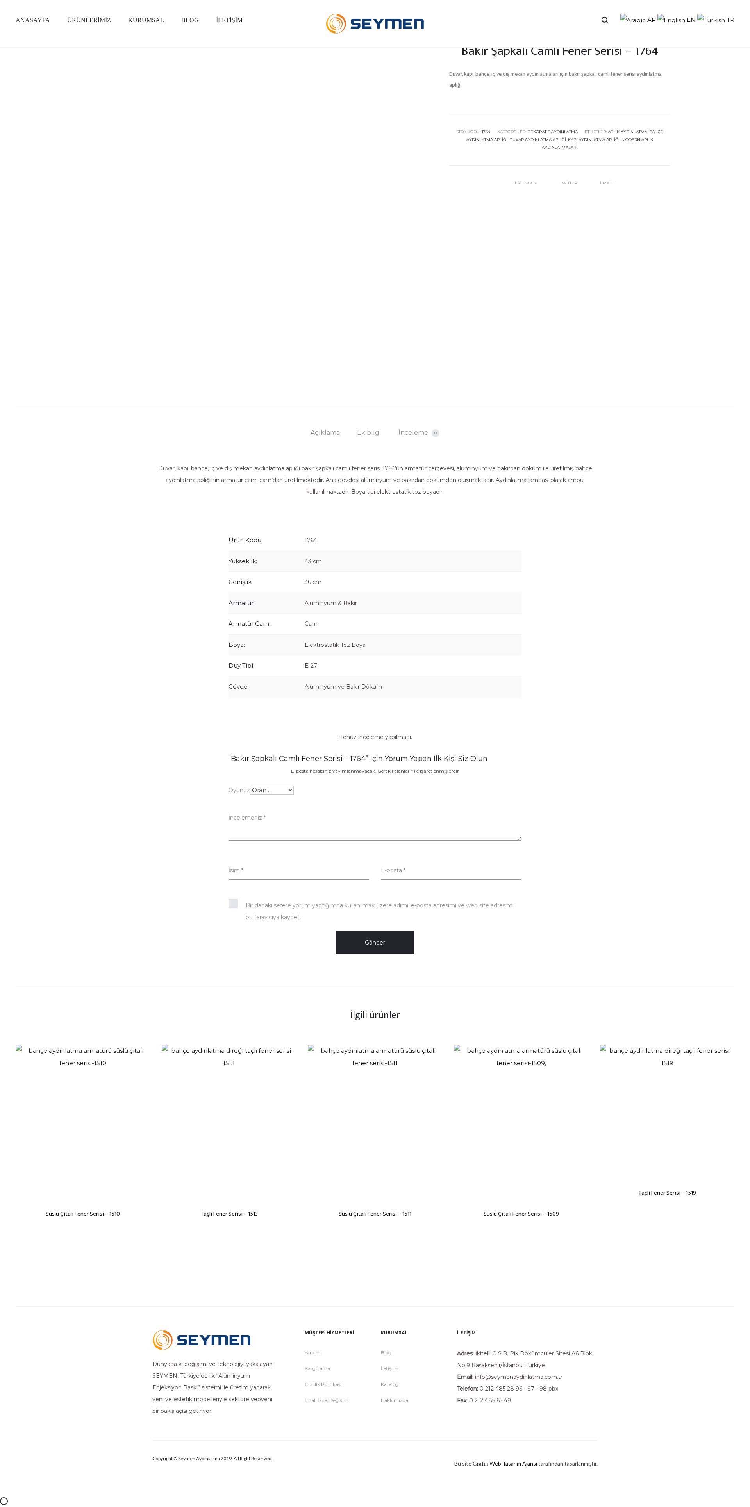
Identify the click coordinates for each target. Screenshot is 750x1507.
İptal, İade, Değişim (326, 1400)
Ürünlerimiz (89, 20)
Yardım (313, 1352)
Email (606, 183)
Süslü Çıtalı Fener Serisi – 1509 (521, 1214)
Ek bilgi (369, 432)
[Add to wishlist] (140, 1054)
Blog (190, 20)
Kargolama (317, 1368)
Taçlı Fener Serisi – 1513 (229, 1214)
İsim (236, 870)
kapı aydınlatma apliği (594, 139)
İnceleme (417, 432)
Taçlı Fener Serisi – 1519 (667, 1193)
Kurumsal (146, 20)
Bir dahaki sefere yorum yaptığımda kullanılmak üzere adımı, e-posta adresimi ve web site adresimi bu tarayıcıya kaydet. (380, 911)
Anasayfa (33, 20)
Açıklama (325, 432)
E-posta (393, 870)
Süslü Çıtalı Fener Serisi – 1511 (375, 1214)
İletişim (229, 20)
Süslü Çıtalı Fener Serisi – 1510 (83, 1214)
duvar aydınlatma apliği (537, 139)
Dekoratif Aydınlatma (552, 131)
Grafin (480, 1464)
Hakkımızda (394, 1400)
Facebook (526, 183)
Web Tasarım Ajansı (513, 1463)
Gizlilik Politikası (323, 1384)
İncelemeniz (247, 817)
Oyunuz (239, 790)
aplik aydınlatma (627, 131)
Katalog (389, 1384)
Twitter (569, 183)
